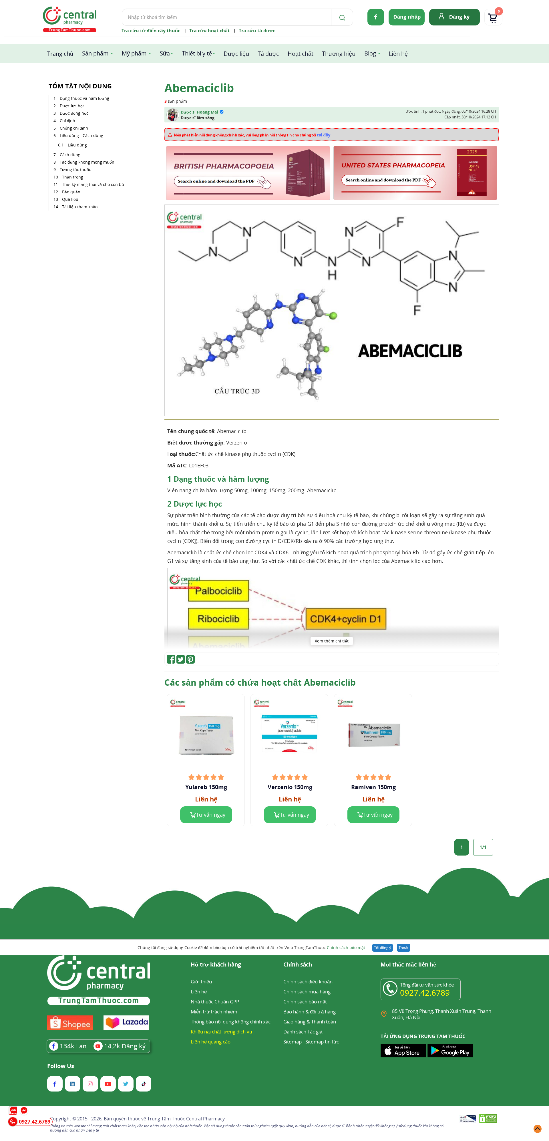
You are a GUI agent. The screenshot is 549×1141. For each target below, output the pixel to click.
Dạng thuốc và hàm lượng (84, 98)
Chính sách (297, 965)
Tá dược (268, 53)
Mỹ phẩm (134, 53)
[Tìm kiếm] (341, 17)
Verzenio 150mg (290, 787)
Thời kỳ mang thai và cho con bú (93, 184)
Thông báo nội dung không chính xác (230, 1021)
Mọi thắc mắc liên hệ (408, 965)
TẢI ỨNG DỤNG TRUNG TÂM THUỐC (423, 1036)
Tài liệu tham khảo (80, 206)
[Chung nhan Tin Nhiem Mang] (467, 1119)
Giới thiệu (201, 981)
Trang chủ (60, 53)
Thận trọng (72, 177)
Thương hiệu (338, 53)
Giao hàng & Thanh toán (309, 1021)
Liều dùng (78, 145)
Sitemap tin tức (322, 1041)
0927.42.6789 (425, 993)
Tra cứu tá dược (257, 30)
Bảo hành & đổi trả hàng (309, 1011)
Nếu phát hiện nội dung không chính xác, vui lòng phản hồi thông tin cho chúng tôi (252, 135)
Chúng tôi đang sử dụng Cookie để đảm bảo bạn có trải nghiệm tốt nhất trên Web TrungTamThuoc (251, 947)
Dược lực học (72, 105)
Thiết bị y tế (197, 53)
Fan (73, 1045)
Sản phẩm (95, 53)
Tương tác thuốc (75, 169)
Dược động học (74, 113)
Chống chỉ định (74, 128)
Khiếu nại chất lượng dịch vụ (221, 1031)
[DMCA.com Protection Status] (488, 1119)
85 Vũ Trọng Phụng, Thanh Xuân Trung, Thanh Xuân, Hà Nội (441, 1014)
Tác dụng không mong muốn (87, 162)
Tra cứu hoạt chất (209, 30)
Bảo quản (71, 192)
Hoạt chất (300, 53)
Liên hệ (398, 53)
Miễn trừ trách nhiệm (214, 1011)
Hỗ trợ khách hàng (216, 965)
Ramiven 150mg (373, 787)
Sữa (165, 53)
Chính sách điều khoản (308, 981)
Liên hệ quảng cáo (210, 1041)
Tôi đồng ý (382, 947)
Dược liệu (236, 53)
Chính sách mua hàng (307, 991)
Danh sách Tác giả (302, 1031)
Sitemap (292, 1041)
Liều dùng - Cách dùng (81, 135)
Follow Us (60, 1066)
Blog (370, 53)
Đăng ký (459, 16)
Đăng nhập (407, 16)
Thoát (404, 947)
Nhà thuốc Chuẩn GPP (215, 1001)
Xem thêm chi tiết (332, 641)
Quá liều (70, 199)
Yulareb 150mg (206, 787)
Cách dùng (70, 154)
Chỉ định (67, 120)
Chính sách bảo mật (346, 947)
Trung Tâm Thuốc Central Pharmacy (186, 1119)
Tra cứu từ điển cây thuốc (151, 30)
